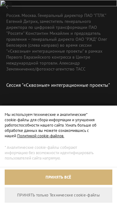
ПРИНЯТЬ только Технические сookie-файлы (58, 195)
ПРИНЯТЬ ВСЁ (58, 177)
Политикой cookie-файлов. (40, 135)
